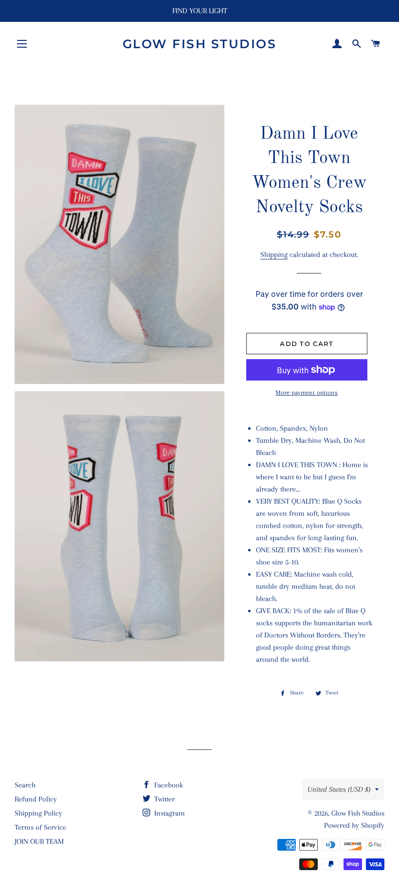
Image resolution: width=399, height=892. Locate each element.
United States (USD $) (339, 789)
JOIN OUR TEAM (39, 841)
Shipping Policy (38, 813)
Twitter (163, 799)
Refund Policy (36, 799)
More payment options (306, 392)
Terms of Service (40, 827)
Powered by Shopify (354, 825)
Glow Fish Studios (200, 43)
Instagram (168, 813)
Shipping (274, 254)
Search (25, 785)
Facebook (167, 785)
